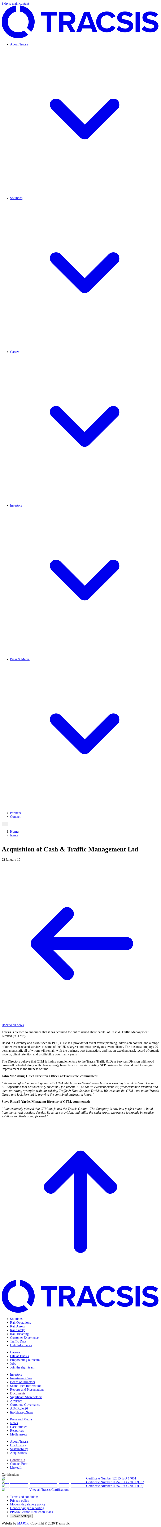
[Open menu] (3, 824)
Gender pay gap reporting (27, 1508)
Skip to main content (15, 3)
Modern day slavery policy (27, 1504)
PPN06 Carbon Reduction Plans (31, 1512)
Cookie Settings (21, 1516)
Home (14, 831)
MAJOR (23, 1523)
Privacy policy (19, 1500)
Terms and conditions (24, 1497)
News (14, 835)
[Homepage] (80, 37)
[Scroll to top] (80, 1278)
